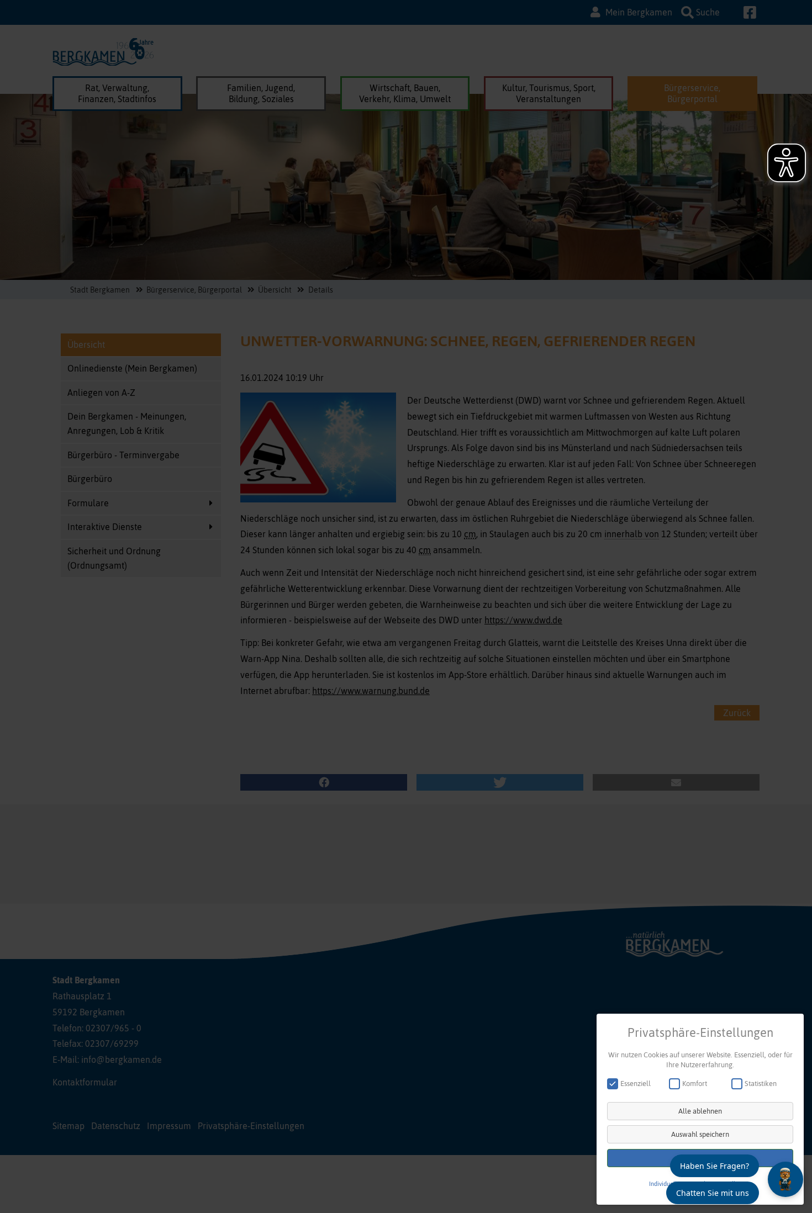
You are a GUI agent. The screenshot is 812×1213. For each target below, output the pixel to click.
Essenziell (635, 1083)
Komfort (694, 1083)
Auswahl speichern (700, 1134)
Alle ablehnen (700, 1111)
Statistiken (761, 1083)
